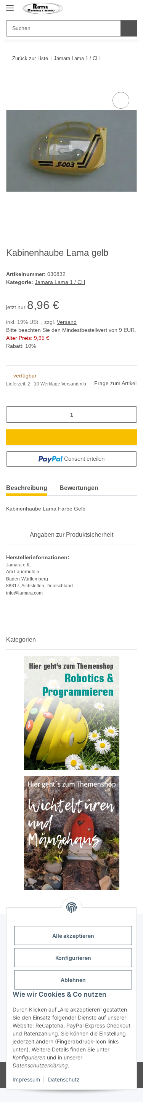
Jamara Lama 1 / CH (60, 282)
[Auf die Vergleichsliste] (120, 100)
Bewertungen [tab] (78, 488)
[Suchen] (129, 28)
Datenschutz (64, 1079)
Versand (67, 322)
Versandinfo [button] (73, 384)
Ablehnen (73, 980)
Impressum (26, 1079)
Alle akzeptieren (73, 935)
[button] (117, 8)
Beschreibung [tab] (26, 488)
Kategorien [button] (21, 639)
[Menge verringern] (14, 414)
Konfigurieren (73, 958)
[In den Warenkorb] (12, 82)
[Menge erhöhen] (128, 414)
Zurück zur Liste (30, 58)
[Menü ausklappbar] (10, 5)
